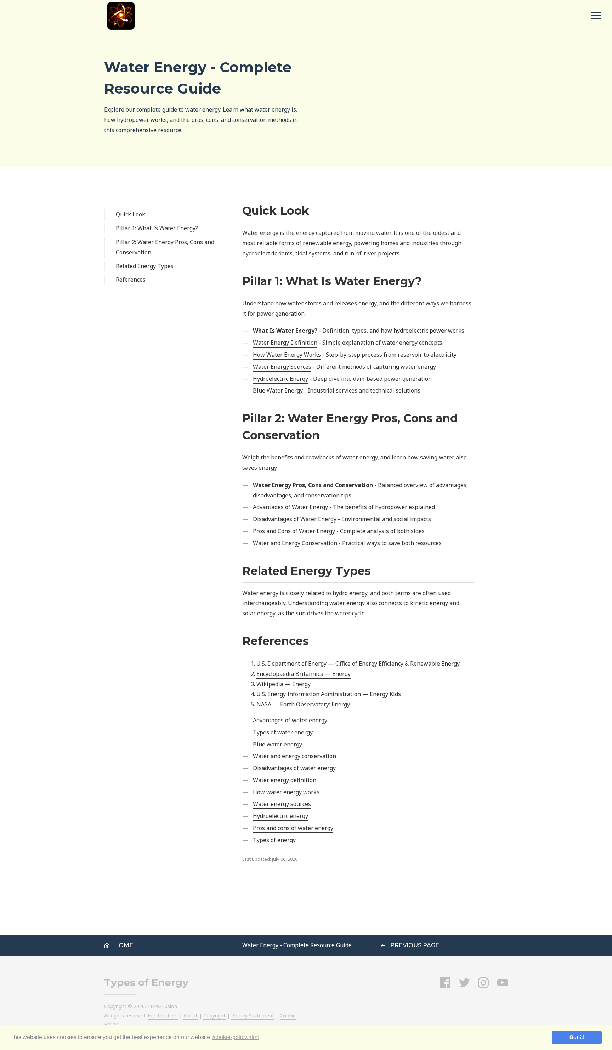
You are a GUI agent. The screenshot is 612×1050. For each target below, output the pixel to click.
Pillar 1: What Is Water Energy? (157, 228)
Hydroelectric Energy (280, 379)
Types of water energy (283, 732)
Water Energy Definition (285, 342)
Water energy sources (282, 804)
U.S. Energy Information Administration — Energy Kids (328, 694)
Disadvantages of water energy (294, 768)
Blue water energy (277, 744)
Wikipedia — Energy (283, 684)
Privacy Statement (252, 1015)
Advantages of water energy (290, 720)
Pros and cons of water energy (293, 828)
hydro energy (350, 593)
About (190, 1015)
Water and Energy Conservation (295, 543)
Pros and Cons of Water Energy (294, 531)
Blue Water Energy (278, 390)
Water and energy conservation (294, 756)
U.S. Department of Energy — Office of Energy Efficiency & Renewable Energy (358, 663)
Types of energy (274, 840)
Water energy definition (284, 780)
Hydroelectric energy (280, 816)
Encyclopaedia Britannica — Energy (303, 674)
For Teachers (163, 1015)
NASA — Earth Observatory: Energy (303, 704)
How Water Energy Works (287, 355)
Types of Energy (146, 982)
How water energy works (286, 792)
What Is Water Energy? (285, 330)
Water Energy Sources (282, 367)
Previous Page (414, 945)
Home (123, 945)
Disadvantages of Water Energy (294, 519)
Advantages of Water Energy (290, 507)
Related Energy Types (145, 266)
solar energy (258, 613)
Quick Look (130, 214)
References (131, 279)
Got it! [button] (577, 1037)
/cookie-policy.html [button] (235, 1037)
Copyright (214, 1015)
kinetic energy (429, 603)
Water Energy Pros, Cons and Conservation (313, 485)
